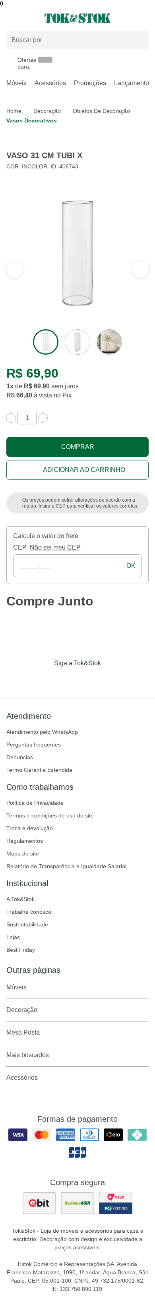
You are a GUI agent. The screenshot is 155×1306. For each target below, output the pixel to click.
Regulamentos (24, 841)
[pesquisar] (139, 40)
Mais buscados (27, 1055)
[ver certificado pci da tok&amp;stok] (115, 1203)
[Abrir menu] (25, 18)
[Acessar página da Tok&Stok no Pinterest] (88, 679)
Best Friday (20, 950)
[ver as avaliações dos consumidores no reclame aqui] (77, 1203)
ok (131, 565)
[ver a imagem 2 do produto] (77, 342)
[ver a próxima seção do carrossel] (14, 269)
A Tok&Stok (20, 899)
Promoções (90, 83)
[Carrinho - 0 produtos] (144, 18)
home (13, 111)
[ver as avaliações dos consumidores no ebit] (39, 1203)
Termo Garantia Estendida (39, 770)
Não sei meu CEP (55, 547)
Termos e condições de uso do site (50, 815)
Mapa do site (22, 853)
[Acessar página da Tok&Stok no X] (111, 679)
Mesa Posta (23, 1032)
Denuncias (19, 757)
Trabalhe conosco (28, 912)
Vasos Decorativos (31, 120)
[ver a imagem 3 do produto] (109, 342)
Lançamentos (133, 83)
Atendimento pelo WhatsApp (42, 732)
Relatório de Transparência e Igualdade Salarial (66, 866)
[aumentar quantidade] (43, 418)
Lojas (13, 937)
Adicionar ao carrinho (84, 469)
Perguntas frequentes (33, 744)
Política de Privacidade (35, 803)
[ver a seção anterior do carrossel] (140, 269)
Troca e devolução (29, 828)
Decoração (47, 111)
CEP (20, 547)
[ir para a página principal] (77, 18)
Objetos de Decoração (101, 111)
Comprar (77, 446)
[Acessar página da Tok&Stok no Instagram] (66, 679)
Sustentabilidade (27, 924)
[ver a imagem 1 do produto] (45, 342)
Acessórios (50, 83)
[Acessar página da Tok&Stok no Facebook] (44, 679)
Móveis (16, 83)
